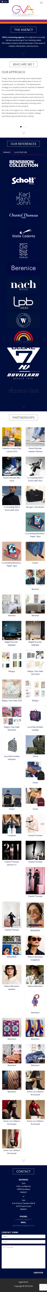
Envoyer (38, 1272)
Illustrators (20, 152)
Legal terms (23, 1282)
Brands (6, 152)
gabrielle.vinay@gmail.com (23, 1225)
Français (5, 1)
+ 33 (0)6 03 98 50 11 (23, 1219)
